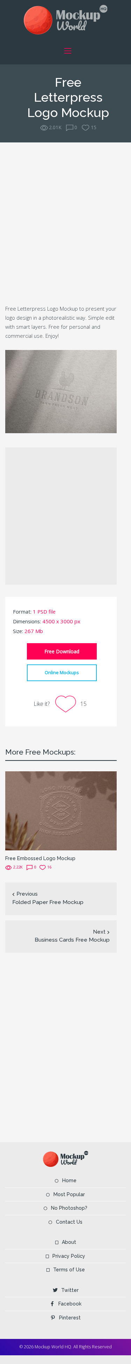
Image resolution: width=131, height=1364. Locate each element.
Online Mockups (62, 672)
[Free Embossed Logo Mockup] (61, 810)
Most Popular (69, 1194)
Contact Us (69, 1222)
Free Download (61, 651)
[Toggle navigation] (68, 51)
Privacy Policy (68, 1256)
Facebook (69, 1304)
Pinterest (70, 1317)
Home (69, 1180)
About (69, 1242)
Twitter (70, 1290)
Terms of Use (69, 1269)
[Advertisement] (65, 222)
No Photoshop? (69, 1208)
